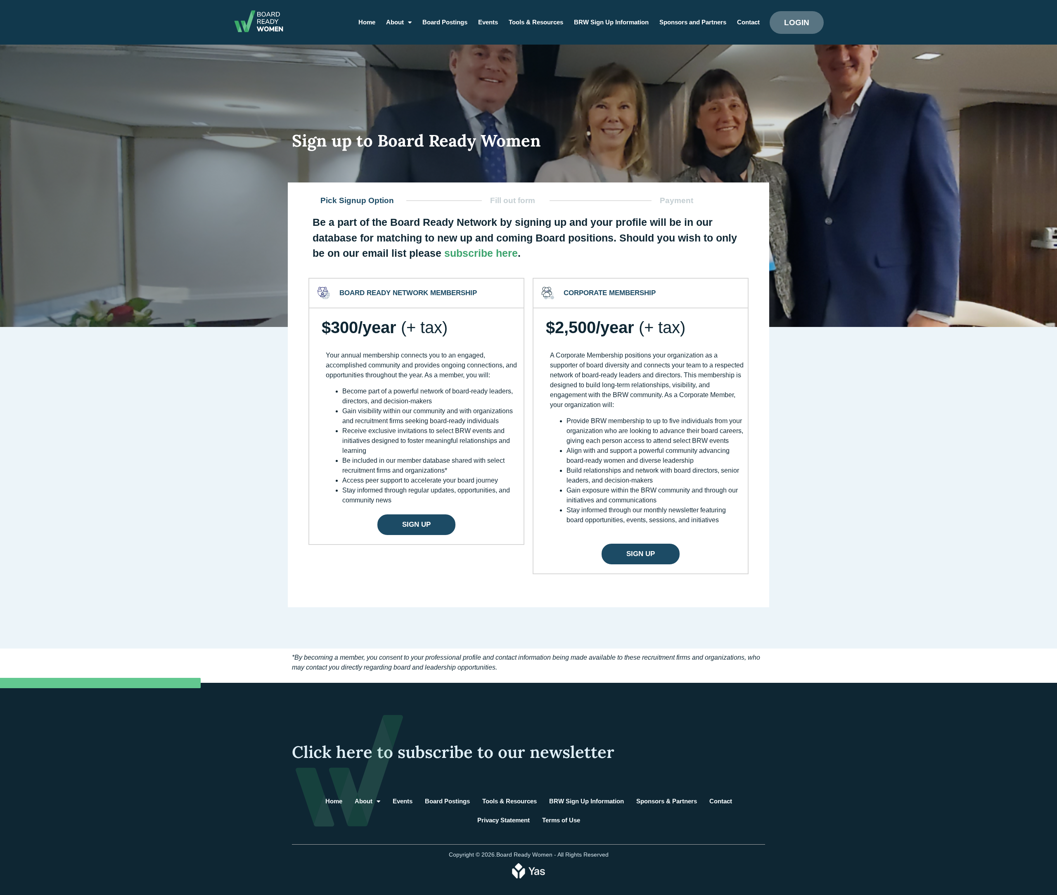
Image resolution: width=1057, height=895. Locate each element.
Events (488, 22)
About (395, 22)
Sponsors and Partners (692, 22)
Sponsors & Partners (666, 801)
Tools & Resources (536, 22)
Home (366, 22)
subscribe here (481, 253)
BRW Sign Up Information (611, 22)
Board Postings (444, 22)
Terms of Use (561, 820)
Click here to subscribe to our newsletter (453, 751)
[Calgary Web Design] (528, 870)
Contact (748, 22)
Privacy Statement (503, 820)
